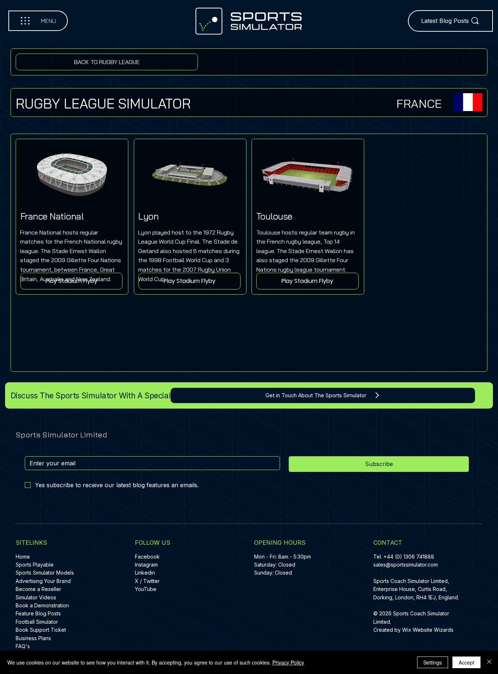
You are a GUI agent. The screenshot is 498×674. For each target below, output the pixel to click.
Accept (466, 662)
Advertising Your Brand (43, 581)
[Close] (489, 662)
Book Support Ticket (41, 630)
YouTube (145, 589)
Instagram (146, 564)
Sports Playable (35, 564)
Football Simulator (37, 622)
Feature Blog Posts (38, 613)
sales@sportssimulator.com (405, 564)
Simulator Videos (36, 597)
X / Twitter (147, 581)
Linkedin (145, 572)
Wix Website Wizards (428, 630)
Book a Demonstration (42, 605)
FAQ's (23, 646)
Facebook (147, 556)
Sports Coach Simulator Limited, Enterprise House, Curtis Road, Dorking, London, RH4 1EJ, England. (416, 589)
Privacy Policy (288, 662)
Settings (432, 662)
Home (23, 556)
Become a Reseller (38, 589)
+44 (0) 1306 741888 (409, 556)
